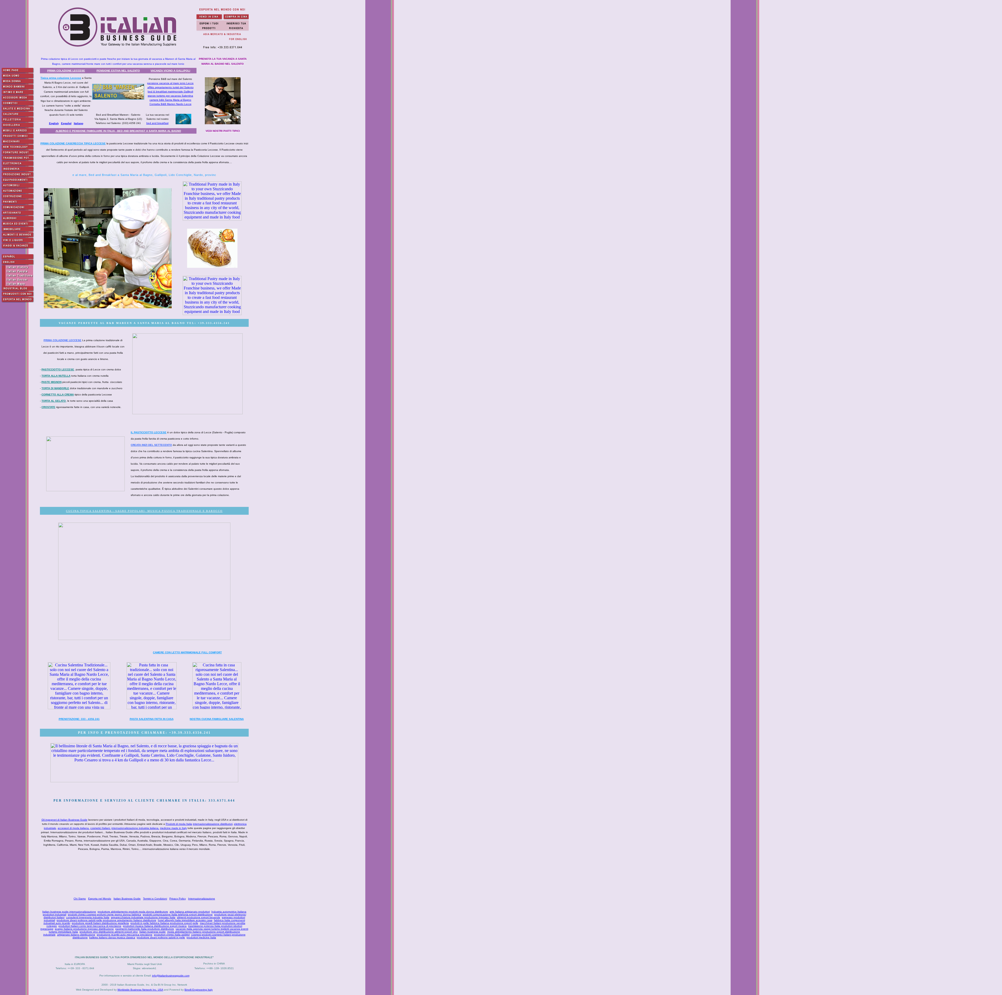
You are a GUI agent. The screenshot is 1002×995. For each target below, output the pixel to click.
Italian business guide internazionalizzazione (69, 911)
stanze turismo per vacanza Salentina (170, 95)
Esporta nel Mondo (99, 898)
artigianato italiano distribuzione (76, 934)
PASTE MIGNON (51, 382)
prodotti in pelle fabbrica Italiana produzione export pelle (164, 923)
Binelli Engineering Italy (198, 989)
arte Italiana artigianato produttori (190, 911)
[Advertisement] (145, 874)
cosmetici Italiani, (100, 828)
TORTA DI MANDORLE (55, 388)
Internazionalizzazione (201, 898)
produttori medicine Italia (201, 937)
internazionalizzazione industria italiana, (135, 828)
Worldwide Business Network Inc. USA (140, 989)
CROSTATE (48, 407)
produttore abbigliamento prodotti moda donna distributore (133, 911)
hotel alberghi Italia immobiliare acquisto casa (185, 920)
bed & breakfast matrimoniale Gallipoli (170, 91)
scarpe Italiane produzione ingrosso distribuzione (84, 928)
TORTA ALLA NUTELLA (55, 375)
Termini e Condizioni (155, 898)
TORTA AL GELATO (53, 400)
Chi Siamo (80, 898)
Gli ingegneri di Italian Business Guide (64, 819)
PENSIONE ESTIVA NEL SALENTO (118, 70)
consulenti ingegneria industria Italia (87, 917)
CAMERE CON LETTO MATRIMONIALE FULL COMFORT (187, 652)
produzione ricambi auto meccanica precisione (124, 934)
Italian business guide (152, 931)
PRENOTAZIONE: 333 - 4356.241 (79, 719)
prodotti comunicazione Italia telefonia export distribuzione (178, 914)
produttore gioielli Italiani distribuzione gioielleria (100, 923)
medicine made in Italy (173, 828)
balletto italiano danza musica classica (112, 937)
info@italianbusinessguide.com (170, 975)
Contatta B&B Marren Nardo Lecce (171, 104)
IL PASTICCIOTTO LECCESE (148, 432)
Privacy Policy (177, 898)
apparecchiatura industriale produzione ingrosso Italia (143, 917)
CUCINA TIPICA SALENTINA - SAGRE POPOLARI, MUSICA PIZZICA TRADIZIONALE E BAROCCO (144, 511)
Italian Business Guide (127, 898)
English (54, 123)
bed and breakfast (157, 123)
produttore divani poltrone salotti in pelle (161, 937)
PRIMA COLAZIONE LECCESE (66, 70)
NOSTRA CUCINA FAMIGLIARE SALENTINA (217, 719)
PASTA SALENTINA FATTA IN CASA (152, 719)
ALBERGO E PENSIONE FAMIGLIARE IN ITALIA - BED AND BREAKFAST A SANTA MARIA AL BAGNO (118, 130)
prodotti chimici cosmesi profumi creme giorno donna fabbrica (104, 914)
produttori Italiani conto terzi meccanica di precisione (89, 926)
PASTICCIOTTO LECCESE (57, 369)
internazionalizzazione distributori (212, 823)
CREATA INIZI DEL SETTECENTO (151, 444)
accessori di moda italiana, (74, 828)
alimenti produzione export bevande (198, 917)
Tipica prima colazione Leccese (60, 77)
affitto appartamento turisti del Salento (170, 87)
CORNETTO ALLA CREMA (57, 394)
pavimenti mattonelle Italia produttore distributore (144, 928)
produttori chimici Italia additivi (172, 934)
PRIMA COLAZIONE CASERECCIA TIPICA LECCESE (73, 143)
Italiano (78, 123)
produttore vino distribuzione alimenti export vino (109, 931)
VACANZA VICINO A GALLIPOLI (170, 70)
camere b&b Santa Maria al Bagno (170, 99)
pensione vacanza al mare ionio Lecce (170, 83)
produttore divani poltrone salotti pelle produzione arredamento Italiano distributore (106, 920)
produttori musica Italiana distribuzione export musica (155, 926)
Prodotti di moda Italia (179, 823)
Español (66, 123)
